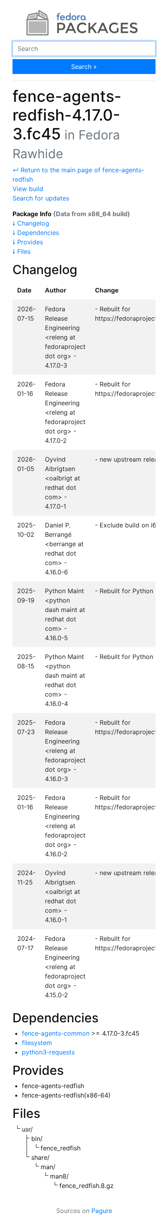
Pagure (101, 1211)
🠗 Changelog (31, 223)
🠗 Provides (28, 242)
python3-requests (48, 1052)
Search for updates (41, 198)
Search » (84, 66)
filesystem (37, 1043)
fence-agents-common (55, 1033)
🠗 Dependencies (36, 232)
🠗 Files (21, 251)
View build (28, 189)
